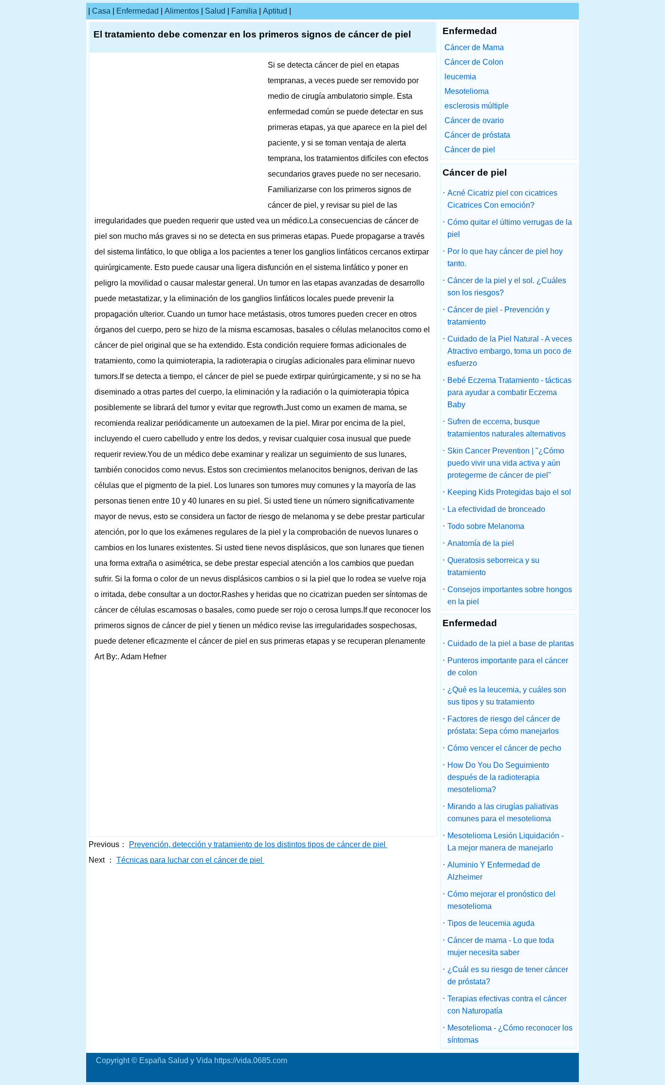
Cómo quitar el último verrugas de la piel (509, 228)
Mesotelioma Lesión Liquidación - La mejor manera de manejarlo (505, 842)
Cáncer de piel (469, 149)
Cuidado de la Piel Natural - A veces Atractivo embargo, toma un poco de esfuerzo (509, 351)
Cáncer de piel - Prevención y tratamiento (498, 316)
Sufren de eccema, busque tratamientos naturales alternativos (506, 427)
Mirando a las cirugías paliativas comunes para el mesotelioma (502, 812)
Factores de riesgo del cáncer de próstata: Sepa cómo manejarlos (503, 725)
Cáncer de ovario (474, 120)
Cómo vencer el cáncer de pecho (504, 748)
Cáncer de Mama (474, 47)
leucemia (460, 76)
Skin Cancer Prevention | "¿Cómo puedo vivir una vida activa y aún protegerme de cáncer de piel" (505, 463)
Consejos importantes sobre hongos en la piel (509, 595)
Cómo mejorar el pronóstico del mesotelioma (501, 900)
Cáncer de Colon (473, 62)
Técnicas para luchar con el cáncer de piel (190, 860)
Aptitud (275, 11)
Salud (215, 11)
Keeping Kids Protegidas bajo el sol (509, 492)
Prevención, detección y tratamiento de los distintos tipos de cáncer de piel (258, 844)
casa (101, 11)
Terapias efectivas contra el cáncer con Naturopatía (507, 1005)
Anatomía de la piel (480, 543)
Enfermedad (137, 11)
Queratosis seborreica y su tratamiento (493, 566)
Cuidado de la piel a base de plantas (510, 643)
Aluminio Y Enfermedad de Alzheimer (493, 871)
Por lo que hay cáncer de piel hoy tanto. (505, 257)
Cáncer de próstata (477, 135)
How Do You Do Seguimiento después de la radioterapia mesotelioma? (498, 777)
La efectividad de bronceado (496, 509)
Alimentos (182, 11)
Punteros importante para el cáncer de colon (507, 666)
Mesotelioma (466, 91)
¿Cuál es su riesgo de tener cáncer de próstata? (507, 975)
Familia (244, 11)
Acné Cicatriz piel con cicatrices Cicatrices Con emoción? (502, 199)
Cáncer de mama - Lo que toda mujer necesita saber (500, 946)
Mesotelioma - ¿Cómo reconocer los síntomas (510, 1034)
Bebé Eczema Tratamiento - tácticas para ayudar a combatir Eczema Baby (509, 392)
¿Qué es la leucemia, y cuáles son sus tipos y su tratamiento (506, 696)
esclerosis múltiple (476, 106)
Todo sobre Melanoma (485, 526)
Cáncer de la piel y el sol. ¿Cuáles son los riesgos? (506, 286)
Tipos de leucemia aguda (491, 923)
